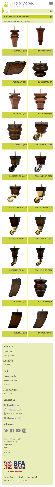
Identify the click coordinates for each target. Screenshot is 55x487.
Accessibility (8, 360)
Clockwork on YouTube (18, 430)
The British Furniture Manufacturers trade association (14, 466)
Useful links (8, 393)
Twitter (6, 430)
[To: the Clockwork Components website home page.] (5, 7)
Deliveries (7, 384)
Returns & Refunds (10, 389)
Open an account (10, 380)
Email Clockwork (13, 405)
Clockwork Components (11, 439)
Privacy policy (8, 355)
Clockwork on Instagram (24, 430)
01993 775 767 (15, 409)
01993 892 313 (16, 413)
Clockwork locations (15, 418)
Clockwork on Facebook (12, 430)
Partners (6, 364)
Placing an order (9, 376)
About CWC (7, 351)
